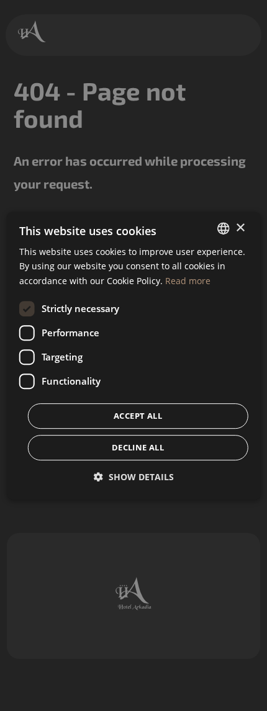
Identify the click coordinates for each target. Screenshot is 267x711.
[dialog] (134, 355)
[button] (134, 477)
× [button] (240, 228)
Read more (187, 281)
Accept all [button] (138, 415)
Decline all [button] (138, 447)
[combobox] (223, 228)
